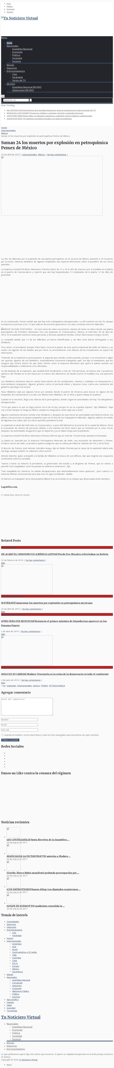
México (4, 133)
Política (10, 6)
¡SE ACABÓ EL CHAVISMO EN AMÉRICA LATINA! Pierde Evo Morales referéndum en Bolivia (54, 554)
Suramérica (17, 971)
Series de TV (19, 80)
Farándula (17, 77)
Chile (14, 955)
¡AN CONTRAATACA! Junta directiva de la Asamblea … (38, 839)
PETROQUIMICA (57, 685)
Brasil (15, 949)
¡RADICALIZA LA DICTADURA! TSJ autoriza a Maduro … (38, 856)
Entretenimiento (16, 71)
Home (4, 127)
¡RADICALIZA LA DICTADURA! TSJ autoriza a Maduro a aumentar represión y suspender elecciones (45, 113)
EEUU (15, 963)
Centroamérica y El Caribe (24, 952)
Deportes (12, 68)
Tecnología (12, 1010)
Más (3, 563)
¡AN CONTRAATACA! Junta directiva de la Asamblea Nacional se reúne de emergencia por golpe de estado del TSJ (51, 110)
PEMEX (44, 685)
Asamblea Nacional (22, 49)
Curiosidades (13, 921)
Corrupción (17, 982)
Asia (14, 946)
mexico (36, 685)
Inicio (9, 4)
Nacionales (12, 45)
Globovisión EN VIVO (23, 90)
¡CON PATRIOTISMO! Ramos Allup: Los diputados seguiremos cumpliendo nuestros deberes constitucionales (49, 116)
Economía (10, 9)
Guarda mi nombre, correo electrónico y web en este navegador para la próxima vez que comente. (51, 734)
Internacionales (8, 130)
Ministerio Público (20, 991)
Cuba (14, 960)
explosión (11, 685)
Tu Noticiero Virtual (20, 1017)
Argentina (16, 943)
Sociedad (17, 58)
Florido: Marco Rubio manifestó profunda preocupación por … (43, 872)
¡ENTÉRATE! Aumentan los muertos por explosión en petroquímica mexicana (46, 602)
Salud (9, 1005)
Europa (15, 966)
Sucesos (10, 12)
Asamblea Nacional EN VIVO (26, 87)
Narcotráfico (13, 999)
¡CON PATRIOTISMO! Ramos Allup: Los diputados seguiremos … (43, 889)
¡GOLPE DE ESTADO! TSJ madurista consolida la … (36, 906)
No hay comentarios (56, 154)
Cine (14, 74)
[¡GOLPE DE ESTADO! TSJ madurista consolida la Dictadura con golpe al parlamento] (14, 903)
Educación (11, 927)
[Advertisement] (51, 29)
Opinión (10, 1002)
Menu (4, 37)
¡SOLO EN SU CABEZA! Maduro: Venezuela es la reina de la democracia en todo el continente (55, 674)
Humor (10, 938)
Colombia (16, 957)
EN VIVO (11, 84)
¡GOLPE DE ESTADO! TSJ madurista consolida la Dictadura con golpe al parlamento (39, 119)
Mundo (10, 65)
